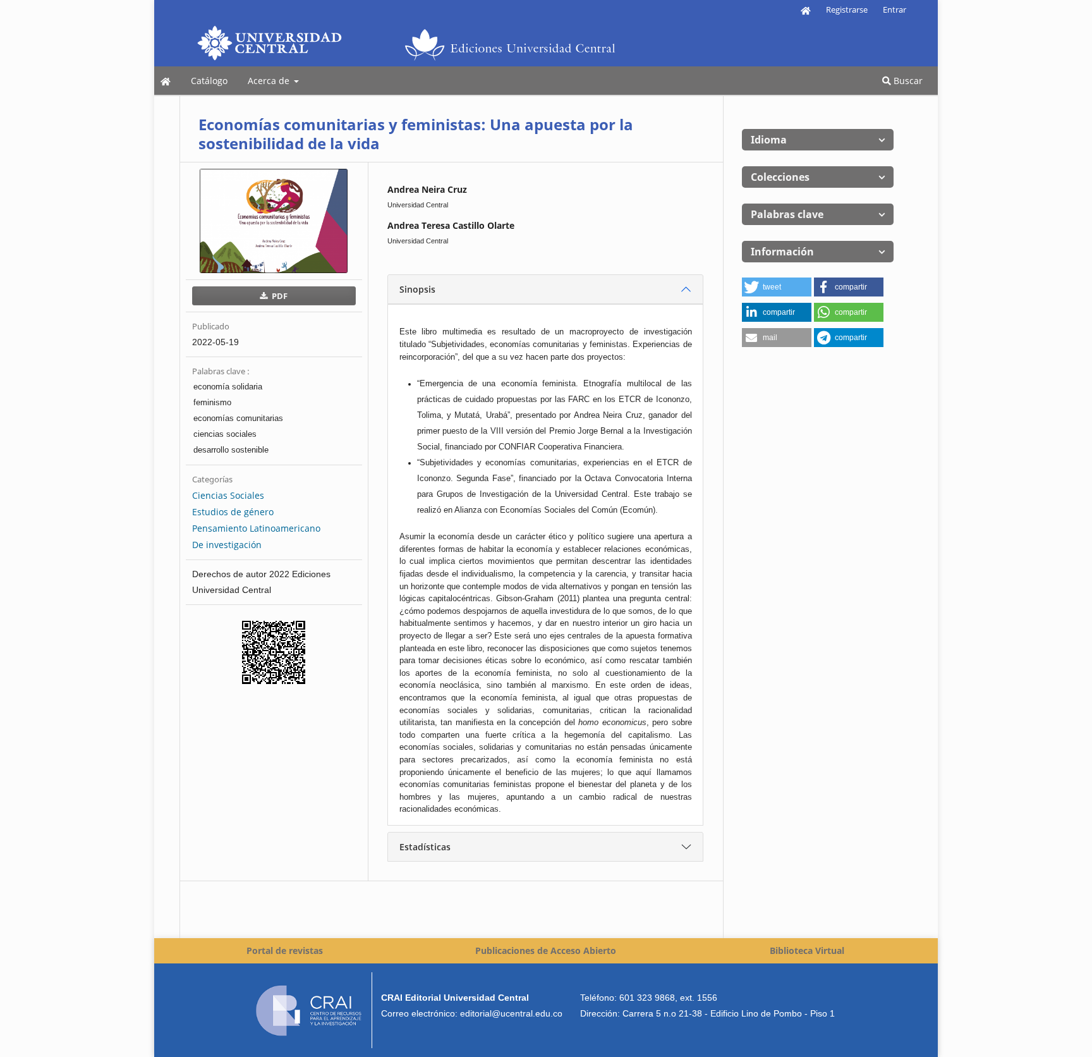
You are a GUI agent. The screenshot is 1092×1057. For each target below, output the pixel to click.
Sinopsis (417, 289)
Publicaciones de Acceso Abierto (545, 950)
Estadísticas (425, 847)
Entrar (894, 9)
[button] (776, 287)
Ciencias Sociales (228, 495)
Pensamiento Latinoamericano (256, 528)
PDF (279, 296)
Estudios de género (233, 512)
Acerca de (270, 81)
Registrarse (847, 9)
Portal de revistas (284, 950)
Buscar (907, 81)
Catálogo (209, 81)
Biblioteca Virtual (807, 950)
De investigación (227, 545)
